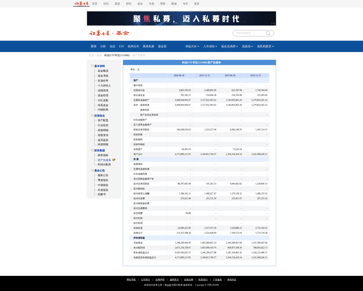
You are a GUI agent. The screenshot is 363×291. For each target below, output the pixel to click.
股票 (117, 3)
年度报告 (103, 190)
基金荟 (162, 46)
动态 (112, 46)
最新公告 (103, 175)
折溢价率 (103, 80)
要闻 (93, 46)
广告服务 (217, 279)
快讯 (106, 3)
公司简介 (145, 279)
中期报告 (103, 185)
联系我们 (203, 279)
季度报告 (103, 180)
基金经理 (103, 95)
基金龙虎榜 (228, 46)
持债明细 (103, 144)
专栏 (185, 3)
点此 (169, 285)
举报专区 (231, 279)
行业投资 (103, 125)
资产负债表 (104, 160)
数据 (174, 3)
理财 (162, 3)
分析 (103, 46)
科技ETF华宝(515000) (117, 55)
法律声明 (159, 279)
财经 (128, 3)
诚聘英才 (174, 279)
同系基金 (103, 105)
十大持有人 (104, 85)
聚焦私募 (148, 46)
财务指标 (103, 155)
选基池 (246, 46)
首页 (94, 3)
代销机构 (103, 109)
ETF (121, 46)
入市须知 (209, 46)
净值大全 (191, 46)
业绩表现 (103, 90)
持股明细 (103, 130)
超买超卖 (103, 140)
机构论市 (133, 46)
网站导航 (131, 279)
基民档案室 (264, 46)
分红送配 (103, 100)
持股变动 (103, 135)
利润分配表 (104, 164)
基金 (140, 3)
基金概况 (103, 70)
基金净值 (103, 75)
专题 (151, 3)
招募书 (102, 194)
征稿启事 (188, 279)
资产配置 (103, 120)
